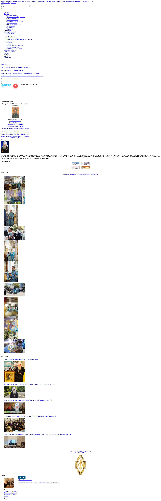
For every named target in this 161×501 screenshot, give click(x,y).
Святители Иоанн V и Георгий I (15, 124)
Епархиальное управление (15, 21)
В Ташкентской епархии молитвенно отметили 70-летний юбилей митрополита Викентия (30, 416)
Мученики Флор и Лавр (15, 121)
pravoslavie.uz (44, 482)
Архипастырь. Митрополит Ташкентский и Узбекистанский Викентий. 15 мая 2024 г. (28, 400)
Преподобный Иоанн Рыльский (15, 126)
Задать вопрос (11, 36)
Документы (7, 30)
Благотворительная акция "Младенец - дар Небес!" (15, 67)
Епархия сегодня (12, 15)
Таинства (10, 44)
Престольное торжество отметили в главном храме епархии (80, 174)
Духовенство (11, 26)
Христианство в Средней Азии (16, 17)
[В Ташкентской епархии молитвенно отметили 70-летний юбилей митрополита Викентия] (14, 432)
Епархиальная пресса (10, 50)
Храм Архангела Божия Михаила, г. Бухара (19, 39)
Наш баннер (7, 57)
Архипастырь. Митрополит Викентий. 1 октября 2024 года (21, 359)
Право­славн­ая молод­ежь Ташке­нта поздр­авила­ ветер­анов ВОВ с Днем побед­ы (11, 494)
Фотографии (7, 54)
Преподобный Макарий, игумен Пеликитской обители (15, 128)
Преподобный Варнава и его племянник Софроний (15, 130)
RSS (2, 3)
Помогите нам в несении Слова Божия (12, 70)
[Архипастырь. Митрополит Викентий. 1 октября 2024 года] (14, 381)
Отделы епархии (12, 23)
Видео (6, 56)
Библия (9, 42)
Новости (6, 53)
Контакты (13, 3)
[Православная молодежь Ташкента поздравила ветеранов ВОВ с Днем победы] (9, 483)
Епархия (6, 14)
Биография (10, 33)
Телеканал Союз (5, 64)
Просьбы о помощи (9, 51)
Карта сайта (6, 3)
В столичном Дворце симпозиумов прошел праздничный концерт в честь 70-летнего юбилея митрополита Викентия (37, 434)
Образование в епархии (14, 24)
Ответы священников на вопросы (10, 79)
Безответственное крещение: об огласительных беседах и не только (20, 73)
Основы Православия (10, 41)
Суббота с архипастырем (14, 35)
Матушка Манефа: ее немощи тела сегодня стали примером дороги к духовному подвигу (29, 384)
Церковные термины (13, 47)
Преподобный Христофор (15, 122)
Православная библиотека (14, 48)
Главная (6, 12)
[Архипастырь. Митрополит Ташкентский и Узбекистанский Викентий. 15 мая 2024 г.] (14, 413)
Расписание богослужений (11, 38)
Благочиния (10, 27)
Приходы (10, 29)
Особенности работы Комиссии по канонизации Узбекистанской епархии (22, 76)
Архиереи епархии (12, 18)
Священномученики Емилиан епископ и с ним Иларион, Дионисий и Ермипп (15, 137)
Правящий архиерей (10, 32)
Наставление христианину (15, 45)
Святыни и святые (12, 20)
